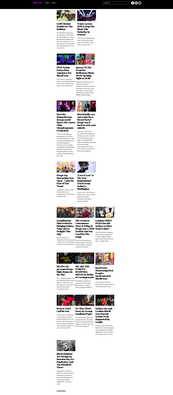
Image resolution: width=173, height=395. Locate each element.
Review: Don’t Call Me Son (64, 310)
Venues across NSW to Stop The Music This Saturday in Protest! (86, 29)
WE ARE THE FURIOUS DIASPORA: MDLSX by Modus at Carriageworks (84, 272)
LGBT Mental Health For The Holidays (65, 26)
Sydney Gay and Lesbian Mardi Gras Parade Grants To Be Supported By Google (103, 315)
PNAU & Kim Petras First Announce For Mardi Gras (64, 71)
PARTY (54, 3)
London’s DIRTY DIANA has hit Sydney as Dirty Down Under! (103, 224)
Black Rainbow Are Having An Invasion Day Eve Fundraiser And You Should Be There (65, 360)
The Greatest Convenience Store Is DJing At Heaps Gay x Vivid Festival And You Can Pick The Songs (84, 228)
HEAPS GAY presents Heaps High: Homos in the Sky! (65, 270)
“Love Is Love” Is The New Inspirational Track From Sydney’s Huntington (85, 182)
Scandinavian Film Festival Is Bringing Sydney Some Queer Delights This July (65, 227)
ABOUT (107, 3)
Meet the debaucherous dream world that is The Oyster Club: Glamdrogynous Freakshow (66, 122)
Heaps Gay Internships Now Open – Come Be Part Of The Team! (65, 181)
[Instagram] (136, 4)
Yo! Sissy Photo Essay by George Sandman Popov (84, 311)
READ (47, 3)
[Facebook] (132, 4)
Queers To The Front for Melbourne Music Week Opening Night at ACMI (85, 73)
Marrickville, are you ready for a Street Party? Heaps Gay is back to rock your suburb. (86, 121)
